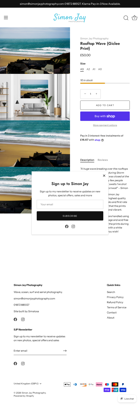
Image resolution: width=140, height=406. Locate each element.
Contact (112, 312)
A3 (82, 69)
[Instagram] (73, 226)
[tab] (89, 160)
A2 (88, 69)
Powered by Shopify (24, 396)
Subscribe (70, 216)
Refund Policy (115, 302)
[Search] (126, 18)
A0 (100, 69)
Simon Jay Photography (94, 38)
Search (111, 292)
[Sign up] (65, 350)
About (110, 317)
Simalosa (33, 311)
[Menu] (6, 17)
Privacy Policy (115, 297)
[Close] (104, 175)
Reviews (103, 159)
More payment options (105, 125)
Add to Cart (105, 105)
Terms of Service (116, 307)
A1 (94, 69)
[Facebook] (66, 226)
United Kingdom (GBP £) (26, 383)
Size (83, 63)
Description (87, 159)
